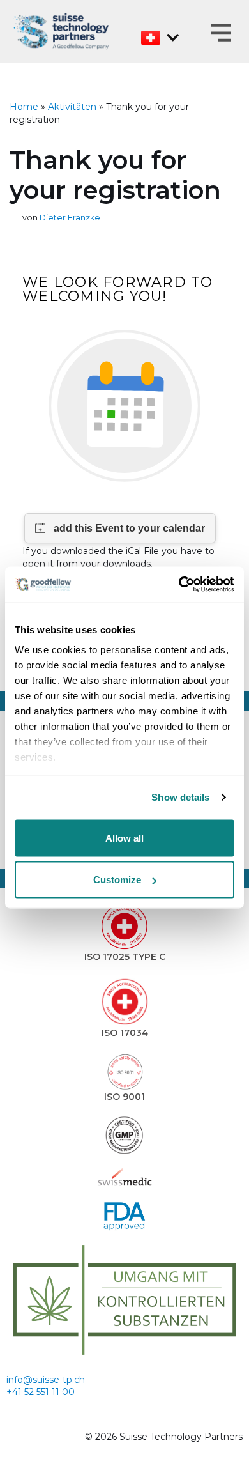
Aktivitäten (72, 106)
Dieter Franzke (70, 217)
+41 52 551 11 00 (40, 1392)
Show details (180, 797)
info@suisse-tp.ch (45, 1380)
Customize (117, 879)
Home (24, 106)
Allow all (124, 837)
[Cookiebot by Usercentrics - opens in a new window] (179, 584)
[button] (221, 34)
